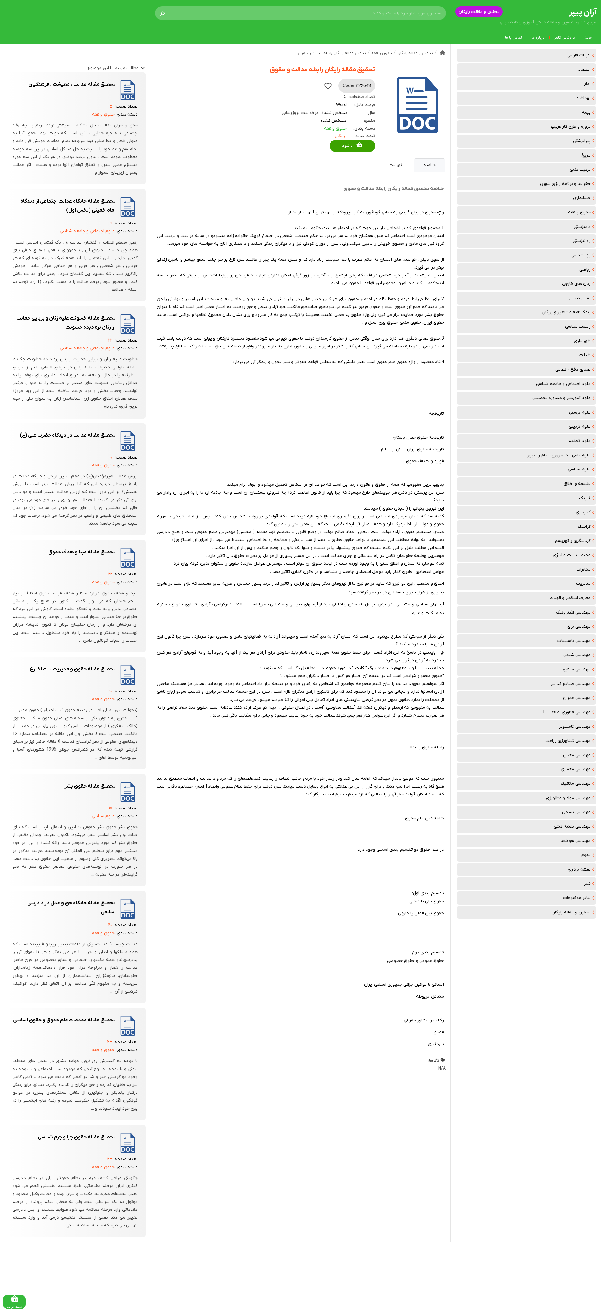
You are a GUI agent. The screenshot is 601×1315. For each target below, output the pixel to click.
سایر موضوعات (577, 898)
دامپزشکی (582, 227)
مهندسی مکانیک (576, 784)
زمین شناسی (579, 298)
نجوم (586, 855)
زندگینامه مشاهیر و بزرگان (566, 312)
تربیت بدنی (580, 169)
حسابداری (582, 198)
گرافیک (584, 527)
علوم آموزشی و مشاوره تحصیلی (561, 398)
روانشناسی (581, 255)
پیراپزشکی (582, 141)
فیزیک (585, 498)
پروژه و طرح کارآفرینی (571, 127)
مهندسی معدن (577, 755)
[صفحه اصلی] (442, 52)
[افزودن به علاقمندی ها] (328, 86)
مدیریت (583, 584)
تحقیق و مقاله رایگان (571, 912)
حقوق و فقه (579, 212)
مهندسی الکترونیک (573, 612)
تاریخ (586, 155)
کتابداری (583, 512)
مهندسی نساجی (576, 812)
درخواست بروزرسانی (300, 113)
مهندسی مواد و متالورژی (568, 798)
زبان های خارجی (576, 284)
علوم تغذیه (579, 441)
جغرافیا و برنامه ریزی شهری (565, 184)
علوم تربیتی (580, 426)
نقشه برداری (579, 869)
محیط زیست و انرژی (572, 555)
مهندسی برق (579, 626)
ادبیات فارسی (579, 55)
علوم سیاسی (579, 469)
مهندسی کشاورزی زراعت (568, 741)
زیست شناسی (578, 327)
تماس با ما (513, 37)
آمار (587, 84)
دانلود (347, 146)
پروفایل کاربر (564, 37)
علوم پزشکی (580, 412)
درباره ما (538, 37)
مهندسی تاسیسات (574, 641)
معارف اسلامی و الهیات (570, 598)
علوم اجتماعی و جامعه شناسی (563, 384)
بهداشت (583, 98)
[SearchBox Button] (162, 13)
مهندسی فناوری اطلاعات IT (566, 712)
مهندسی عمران (577, 698)
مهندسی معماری (576, 769)
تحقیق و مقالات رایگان (479, 12)
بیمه (586, 113)
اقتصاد (584, 70)
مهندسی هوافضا (576, 841)
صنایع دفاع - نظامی (573, 369)
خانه (588, 37)
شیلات (585, 355)
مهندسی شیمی (577, 655)
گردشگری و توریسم (573, 541)
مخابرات (584, 570)
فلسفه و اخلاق (577, 484)
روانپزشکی (582, 241)
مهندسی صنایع (577, 669)
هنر (587, 883)
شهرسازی (582, 341)
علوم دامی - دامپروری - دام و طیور (559, 455)
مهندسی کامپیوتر (575, 727)
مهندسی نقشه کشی (572, 827)
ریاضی (585, 270)
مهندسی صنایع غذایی (571, 684)
